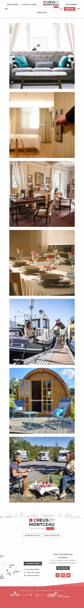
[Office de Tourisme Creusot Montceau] (51, 4)
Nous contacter (52, 535)
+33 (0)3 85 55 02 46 (32, 535)
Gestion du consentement (43, 590)
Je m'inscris (63, 568)
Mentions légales (27, 590)
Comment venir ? (32, 563)
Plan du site (58, 590)
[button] (61, 9)
